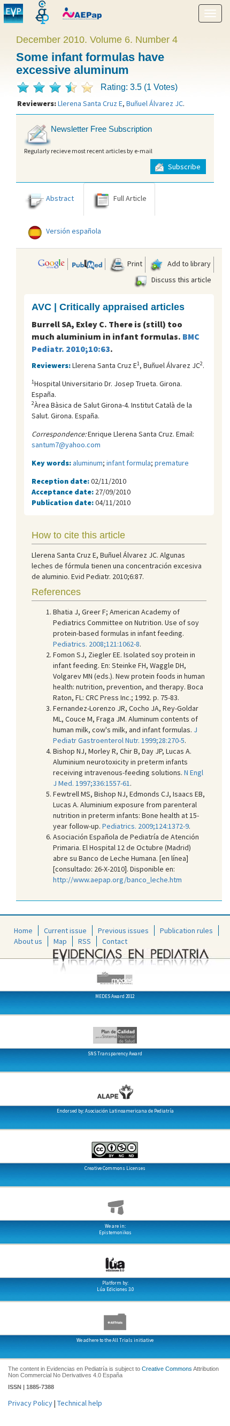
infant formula (128, 463)
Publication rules (186, 930)
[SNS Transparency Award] (115, 1031)
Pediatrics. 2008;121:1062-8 (96, 644)
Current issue (65, 930)
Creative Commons (167, 1368)
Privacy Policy (30, 1403)
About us (28, 941)
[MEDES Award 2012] (115, 974)
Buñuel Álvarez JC (154, 103)
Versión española (73, 231)
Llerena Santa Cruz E (90, 103)
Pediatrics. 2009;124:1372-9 (145, 826)
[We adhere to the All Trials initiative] (115, 1318)
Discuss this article (180, 279)
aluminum (88, 463)
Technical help (79, 1403)
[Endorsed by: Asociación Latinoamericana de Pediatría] (115, 1089)
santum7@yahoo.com (66, 444)
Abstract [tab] (60, 198)
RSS (84, 941)
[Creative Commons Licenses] (115, 1146)
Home (23, 930)
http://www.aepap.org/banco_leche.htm (117, 879)
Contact (114, 941)
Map (60, 941)
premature (172, 463)
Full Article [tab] (130, 198)
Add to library (188, 263)
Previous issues (123, 930)
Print (134, 263)
